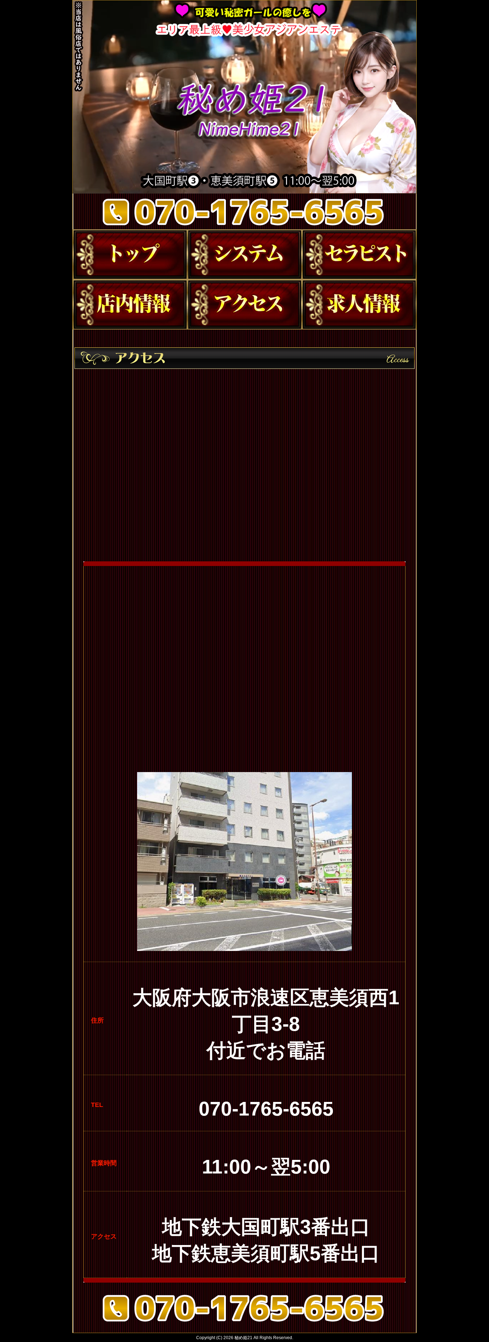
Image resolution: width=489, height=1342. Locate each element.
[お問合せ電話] (244, 1324)
